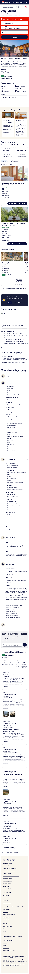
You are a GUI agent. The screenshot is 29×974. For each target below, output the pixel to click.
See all (3, 94)
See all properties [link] (8, 7)
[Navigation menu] (26, 2)
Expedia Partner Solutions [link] (9, 914)
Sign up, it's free (17, 302)
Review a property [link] (7, 903)
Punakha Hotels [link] (9, 852)
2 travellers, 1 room (10, 33)
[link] (26, 7)
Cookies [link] (4, 931)
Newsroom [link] (5, 912)
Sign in (9, 302)
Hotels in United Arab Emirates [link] (10, 868)
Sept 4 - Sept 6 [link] (21, 156)
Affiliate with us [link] (6, 909)
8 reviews (4, 657)
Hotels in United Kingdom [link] (9, 870)
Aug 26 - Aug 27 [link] (21, 150)
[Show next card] (27, 48)
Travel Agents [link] (6, 919)
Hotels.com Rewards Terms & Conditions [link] (12, 936)
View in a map (5, 327)
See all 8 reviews (5, 78)
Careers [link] (4, 945)
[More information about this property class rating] (7, 13)
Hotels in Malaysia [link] (7, 888)
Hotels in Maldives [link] (7, 883)
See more (3, 347)
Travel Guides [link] (6, 948)
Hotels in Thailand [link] (7, 873)
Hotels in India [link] (6, 865)
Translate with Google (8, 727)
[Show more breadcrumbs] (2, 852)
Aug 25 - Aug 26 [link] (7, 150)
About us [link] (5, 943)
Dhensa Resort (9, 23)
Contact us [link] (5, 900)
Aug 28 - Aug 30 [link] (7, 156)
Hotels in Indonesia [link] (7, 878)
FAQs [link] (4, 897)
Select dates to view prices (17, 203)
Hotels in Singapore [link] (7, 881)
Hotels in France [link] (6, 886)
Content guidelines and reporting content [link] (13, 933)
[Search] (25, 645)
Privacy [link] (4, 928)
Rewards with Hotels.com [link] (9, 950)
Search (14, 37)
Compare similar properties (15, 288)
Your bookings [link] (6, 895)
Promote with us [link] (6, 917)
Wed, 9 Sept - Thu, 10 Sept (12, 28)
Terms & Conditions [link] (7, 926)
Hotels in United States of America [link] (11, 876)
